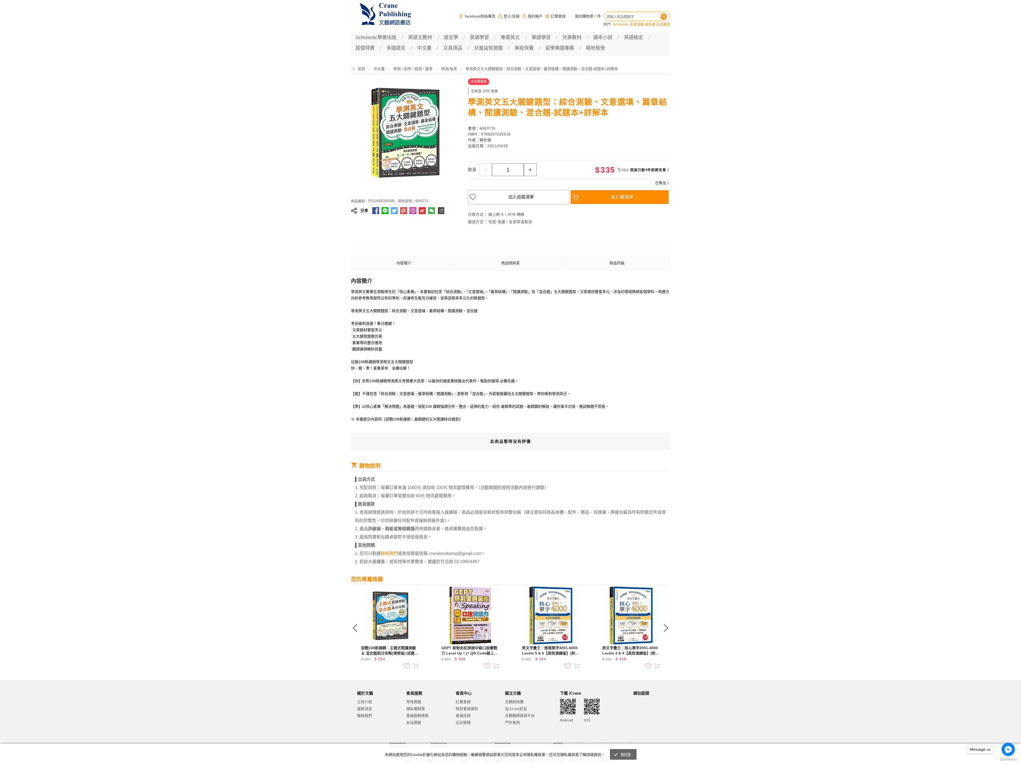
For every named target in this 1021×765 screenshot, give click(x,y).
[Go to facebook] (1008, 749)
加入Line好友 (516, 709)
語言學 (451, 37)
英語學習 (479, 37)
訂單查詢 (558, 16)
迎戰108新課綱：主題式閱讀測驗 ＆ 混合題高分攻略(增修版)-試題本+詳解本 (389, 651)
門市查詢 (512, 722)
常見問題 (413, 702)
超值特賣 (365, 48)
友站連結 (413, 722)
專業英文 (510, 37)
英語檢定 (633, 37)
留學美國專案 (559, 48)
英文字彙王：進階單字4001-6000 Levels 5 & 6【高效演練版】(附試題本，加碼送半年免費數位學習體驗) (550, 651)
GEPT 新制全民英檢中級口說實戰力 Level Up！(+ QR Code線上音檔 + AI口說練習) (469, 651)
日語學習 (663, 24)
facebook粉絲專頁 (480, 16)
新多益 (650, 24)
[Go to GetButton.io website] (1008, 759)
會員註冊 (463, 715)
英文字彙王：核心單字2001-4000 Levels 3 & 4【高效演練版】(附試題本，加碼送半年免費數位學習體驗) (630, 651)
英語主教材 (420, 37)
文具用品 (452, 48)
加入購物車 (622, 197)
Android (566, 720)
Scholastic (621, 24)
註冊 (516, 16)
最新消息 (364, 709)
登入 (507, 16)
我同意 (626, 755)
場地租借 (595, 48)
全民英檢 (637, 24)
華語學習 (541, 37)
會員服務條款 (417, 715)
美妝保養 (524, 48)
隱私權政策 (415, 709)
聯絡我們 (364, 715)
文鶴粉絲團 (514, 702)
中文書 (424, 48)
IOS (587, 720)
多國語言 (395, 48)
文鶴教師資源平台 (520, 715)
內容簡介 (403, 263)
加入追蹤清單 (521, 197)
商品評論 (616, 263)
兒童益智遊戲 (488, 48)
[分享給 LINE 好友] (385, 210)
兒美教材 (571, 37)
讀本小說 (602, 37)
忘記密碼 (463, 722)
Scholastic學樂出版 (375, 37)
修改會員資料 (467, 709)
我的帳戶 (535, 16)
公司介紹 (364, 702)
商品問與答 (510, 263)
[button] (646, 715)
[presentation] (355, 628)
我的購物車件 (588, 16)
